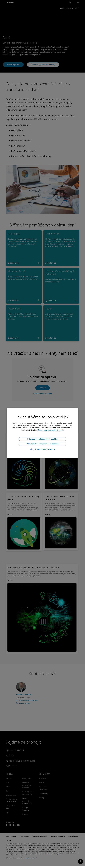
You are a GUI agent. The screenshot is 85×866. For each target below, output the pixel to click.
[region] (42, 433)
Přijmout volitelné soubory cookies (42, 439)
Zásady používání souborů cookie (51, 430)
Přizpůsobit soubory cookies (42, 449)
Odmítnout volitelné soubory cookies (42, 444)
